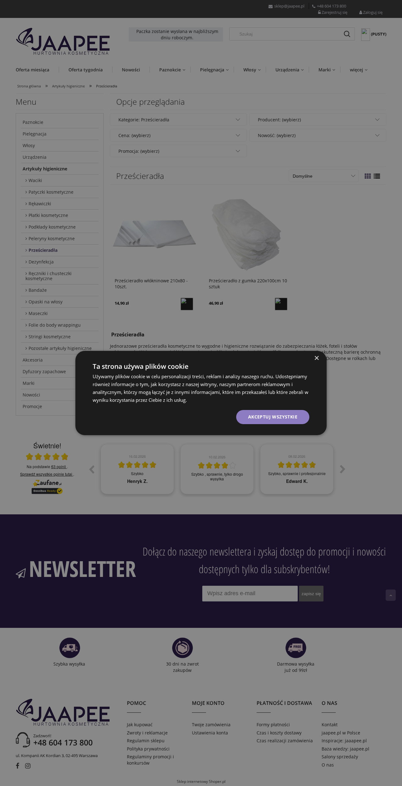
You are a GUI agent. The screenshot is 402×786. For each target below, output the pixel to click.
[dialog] (201, 393)
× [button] (316, 358)
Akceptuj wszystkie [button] (272, 417)
